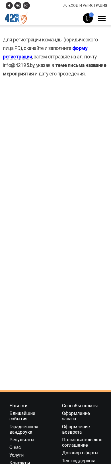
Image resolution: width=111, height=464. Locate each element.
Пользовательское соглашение (82, 442)
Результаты (21, 439)
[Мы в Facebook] (9, 5)
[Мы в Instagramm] (26, 5)
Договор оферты (80, 452)
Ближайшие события (22, 416)
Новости (18, 405)
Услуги (16, 455)
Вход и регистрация (88, 5)
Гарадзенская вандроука (23, 429)
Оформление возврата (76, 429)
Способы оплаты (80, 405)
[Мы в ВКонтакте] (17, 5)
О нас (15, 447)
